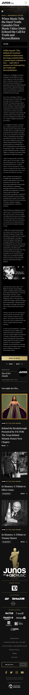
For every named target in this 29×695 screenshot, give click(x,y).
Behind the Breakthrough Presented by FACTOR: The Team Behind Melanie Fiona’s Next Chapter (14, 435)
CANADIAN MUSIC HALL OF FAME (14, 642)
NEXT (18, 364)
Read (4, 445)
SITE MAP (14, 657)
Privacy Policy (14, 649)
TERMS (14, 653)
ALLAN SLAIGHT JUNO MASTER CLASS (14, 646)
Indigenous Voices (15, 15)
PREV (11, 364)
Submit (23, 664)
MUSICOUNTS (14, 638)
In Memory (6, 493)
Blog (4, 15)
